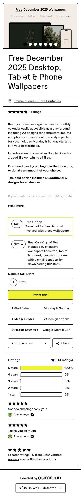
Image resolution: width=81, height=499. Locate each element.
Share (65, 343)
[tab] (25, 44)
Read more (16, 206)
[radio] (40, 226)
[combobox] (29, 343)
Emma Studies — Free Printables (37, 101)
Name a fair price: (21, 274)
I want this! (40, 295)
